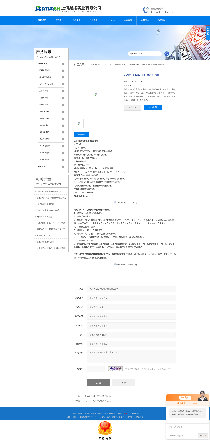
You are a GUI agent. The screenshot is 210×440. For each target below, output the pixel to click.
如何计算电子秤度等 (45, 242)
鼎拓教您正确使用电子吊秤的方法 (51, 223)
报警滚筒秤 (43, 98)
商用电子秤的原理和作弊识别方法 (51, 229)
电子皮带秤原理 (43, 235)
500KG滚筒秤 (44, 160)
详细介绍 (81, 134)
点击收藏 (153, 107)
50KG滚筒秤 (44, 125)
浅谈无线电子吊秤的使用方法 (49, 210)
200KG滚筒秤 (44, 146)
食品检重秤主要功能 (45, 204)
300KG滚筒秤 (44, 153)
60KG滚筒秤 (44, 132)
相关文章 (43, 179)
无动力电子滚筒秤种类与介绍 (49, 191)
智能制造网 (106, 417)
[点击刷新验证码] (115, 368)
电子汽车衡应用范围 (45, 217)
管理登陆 (115, 417)
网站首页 (42, 20)
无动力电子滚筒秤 (46, 84)
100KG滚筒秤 (44, 139)
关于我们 (59, 20)
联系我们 (162, 20)
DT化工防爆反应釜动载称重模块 (96, 401)
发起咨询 (202, 436)
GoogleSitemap (134, 413)
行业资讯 (94, 20)
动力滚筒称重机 (45, 77)
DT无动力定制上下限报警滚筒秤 (96, 396)
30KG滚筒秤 (44, 118)
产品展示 (76, 20)
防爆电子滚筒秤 (45, 70)
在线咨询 (132, 107)
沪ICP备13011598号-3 (135, 417)
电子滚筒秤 (43, 105)
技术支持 (111, 20)
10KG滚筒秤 (44, 112)
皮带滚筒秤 (43, 91)
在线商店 (128, 20)
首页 (102, 65)
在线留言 (145, 20)
